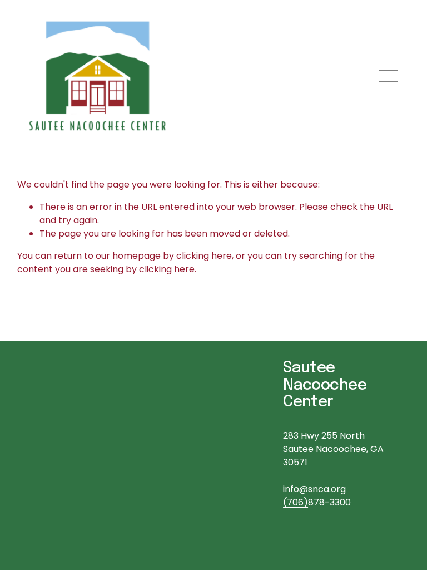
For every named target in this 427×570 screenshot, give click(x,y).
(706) (295, 502)
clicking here (204, 255)
